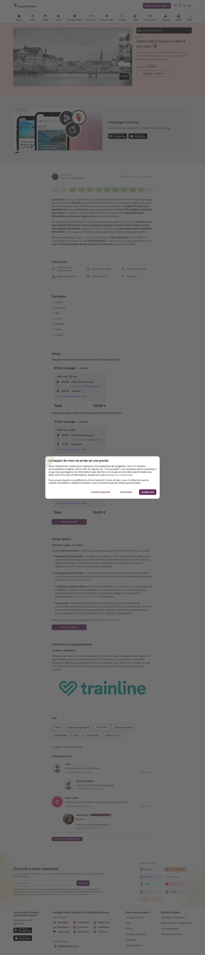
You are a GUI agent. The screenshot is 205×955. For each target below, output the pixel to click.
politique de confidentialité (119, 475)
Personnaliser (126, 492)
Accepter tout (148, 492)
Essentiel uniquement (100, 492)
